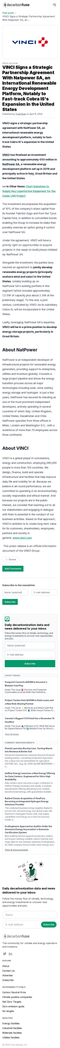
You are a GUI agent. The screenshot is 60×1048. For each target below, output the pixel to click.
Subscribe (8, 980)
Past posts (8, 12)
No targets (8, 1011)
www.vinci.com (22, 537)
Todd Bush (20, 114)
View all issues (12, 734)
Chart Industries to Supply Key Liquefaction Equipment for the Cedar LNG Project (28, 191)
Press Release (10, 63)
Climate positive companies (17, 997)
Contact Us (8, 970)
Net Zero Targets (11, 1001)
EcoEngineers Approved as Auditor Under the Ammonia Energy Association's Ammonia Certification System (28, 829)
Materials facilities (12, 1032)
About (5, 966)
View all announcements (16, 850)
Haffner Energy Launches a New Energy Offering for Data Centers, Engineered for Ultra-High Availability (30, 776)
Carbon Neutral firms (14, 992)
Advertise (7, 975)
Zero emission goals (13, 1006)
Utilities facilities (10, 1037)
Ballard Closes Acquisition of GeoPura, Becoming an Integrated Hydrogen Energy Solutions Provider (26, 801)
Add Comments (13, 568)
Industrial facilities (12, 1028)
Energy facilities (11, 1023)
